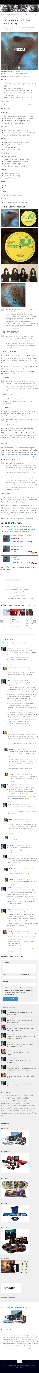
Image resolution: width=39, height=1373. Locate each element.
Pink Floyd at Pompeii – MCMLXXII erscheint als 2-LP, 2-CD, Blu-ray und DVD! (16, 621)
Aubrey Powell (4, 1096)
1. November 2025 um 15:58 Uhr (26, 869)
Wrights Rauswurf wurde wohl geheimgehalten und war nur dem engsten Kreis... (21, 1029)
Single (31, 1110)
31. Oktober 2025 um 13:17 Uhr (21, 804)
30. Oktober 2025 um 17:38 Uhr (21, 668)
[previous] (1, 621)
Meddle (12, 14)
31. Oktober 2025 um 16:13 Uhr (23, 819)
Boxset (15, 1095)
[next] (34, 621)
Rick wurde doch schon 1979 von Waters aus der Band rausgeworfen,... (21, 1085)
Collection (8, 580)
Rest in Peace (13, 1110)
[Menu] (36, 2)
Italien (10, 1106)
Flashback (12, 1103)
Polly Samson (19, 1108)
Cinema (32, 1096)
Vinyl (18, 580)
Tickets (30, 1113)
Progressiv (33, 1108)
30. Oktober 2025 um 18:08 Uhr (20, 680)
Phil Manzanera (6, 1108)
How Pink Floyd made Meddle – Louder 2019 (19, 518)
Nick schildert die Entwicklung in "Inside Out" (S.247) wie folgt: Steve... (21, 1014)
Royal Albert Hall (26, 1111)
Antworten (9, 664)
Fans (33, 1101)
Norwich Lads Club (30, 455)
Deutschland (24, 1098)
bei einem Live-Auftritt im (16, 455)
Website (5, 981)
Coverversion (15, 1098)
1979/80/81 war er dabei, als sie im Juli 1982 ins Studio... (20, 1077)
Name (5, 974)
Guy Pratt (23, 1103)
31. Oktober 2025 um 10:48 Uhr (21, 785)
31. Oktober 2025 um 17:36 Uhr (22, 856)
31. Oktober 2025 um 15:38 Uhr (24, 749)
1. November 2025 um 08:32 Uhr (23, 774)
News (17, 14)
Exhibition (29, 1101)
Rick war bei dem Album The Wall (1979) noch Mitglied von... (20, 1061)
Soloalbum (4, 1113)
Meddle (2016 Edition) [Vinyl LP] (20, 536)
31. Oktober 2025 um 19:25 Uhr (21, 888)
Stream (16, 1113)
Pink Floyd (23, 14)
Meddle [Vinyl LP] (16, 546)
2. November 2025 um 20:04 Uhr (24, 879)
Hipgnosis (28, 1103)
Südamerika (25, 1113)
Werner (6, 27)
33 (23, 611)
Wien (2, 1115)
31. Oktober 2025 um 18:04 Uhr (23, 837)
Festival (8, 1103)
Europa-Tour (19, 1100)
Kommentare (9, 643)
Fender (3, 1103)
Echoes (13, 580)
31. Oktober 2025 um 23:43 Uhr (20, 910)
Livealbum (16, 1105)
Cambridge (20, 1095)
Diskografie (5, 14)
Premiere (26, 1108)
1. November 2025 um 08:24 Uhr (22, 931)
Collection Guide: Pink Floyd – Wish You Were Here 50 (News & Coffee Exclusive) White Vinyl (32, 621)
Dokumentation (5, 1101)
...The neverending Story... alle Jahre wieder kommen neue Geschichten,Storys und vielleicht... (21, 1069)
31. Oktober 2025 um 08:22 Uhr (21, 732)
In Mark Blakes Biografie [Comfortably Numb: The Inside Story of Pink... (21, 1021)
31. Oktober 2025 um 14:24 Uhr (23, 845)
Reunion (20, 1111)
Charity (25, 1096)
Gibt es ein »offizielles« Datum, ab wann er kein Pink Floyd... (22, 1053)
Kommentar (6, 962)
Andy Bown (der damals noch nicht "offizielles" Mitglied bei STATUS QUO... (20, 1045)
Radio (8, 1110)
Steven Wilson (10, 1113)
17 (37, 14)
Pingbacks (22, 643)
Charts (28, 1095)
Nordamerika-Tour (27, 1105)
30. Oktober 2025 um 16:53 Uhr (21, 648)
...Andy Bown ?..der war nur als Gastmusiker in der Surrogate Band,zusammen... (21, 1037)
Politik (12, 1108)
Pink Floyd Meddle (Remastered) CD (18, 527)
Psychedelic (3, 1110)
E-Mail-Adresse (25, 974)
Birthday (10, 1095)
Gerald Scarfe (17, 1103)
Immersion (4, 1106)
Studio (20, 1113)
